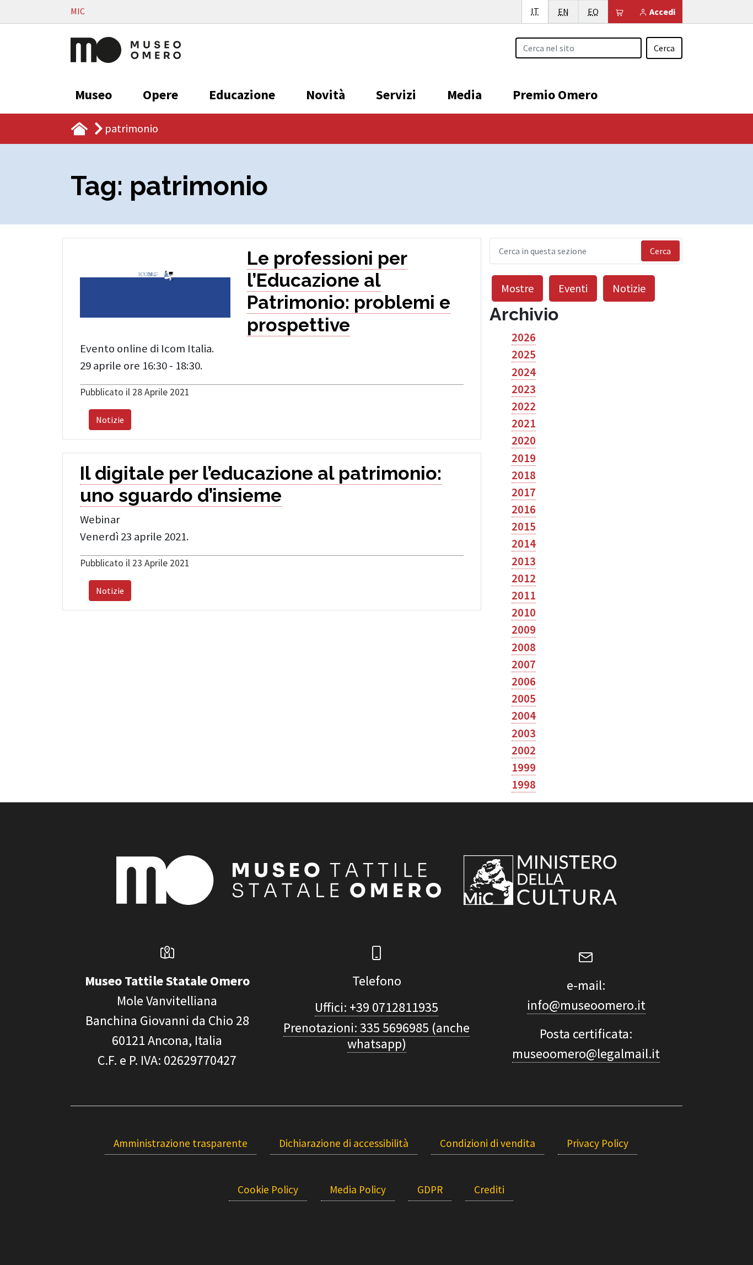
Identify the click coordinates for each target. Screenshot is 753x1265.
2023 (524, 389)
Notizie (110, 419)
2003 (524, 733)
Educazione (242, 94)
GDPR (430, 1189)
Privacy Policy (597, 1143)
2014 (524, 544)
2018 (524, 475)
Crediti (489, 1189)
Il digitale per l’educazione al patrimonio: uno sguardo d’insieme (261, 484)
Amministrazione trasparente (181, 1143)
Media (464, 94)
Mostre (517, 288)
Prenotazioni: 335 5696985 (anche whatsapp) (376, 1035)
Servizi (396, 94)
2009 (524, 630)
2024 (524, 372)
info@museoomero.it (586, 1005)
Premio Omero (555, 94)
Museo (93, 94)
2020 (524, 440)
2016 (524, 509)
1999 (524, 767)
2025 (524, 354)
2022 (524, 406)
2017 (524, 492)
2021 (524, 423)
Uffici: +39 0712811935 (376, 1007)
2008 (524, 647)
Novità (325, 94)
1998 (524, 785)
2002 (524, 750)
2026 (524, 337)
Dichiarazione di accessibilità (343, 1143)
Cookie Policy (268, 1189)
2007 (524, 664)
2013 (524, 561)
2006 (524, 681)
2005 (524, 699)
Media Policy (358, 1189)
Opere (160, 94)
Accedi (661, 11)
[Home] (126, 48)
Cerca (664, 47)
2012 (524, 578)
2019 (524, 458)
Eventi (573, 288)
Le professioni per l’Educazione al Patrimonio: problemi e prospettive (348, 291)
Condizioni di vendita (487, 1143)
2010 (524, 612)
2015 (524, 526)
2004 (524, 716)
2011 (524, 595)
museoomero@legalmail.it (586, 1053)
